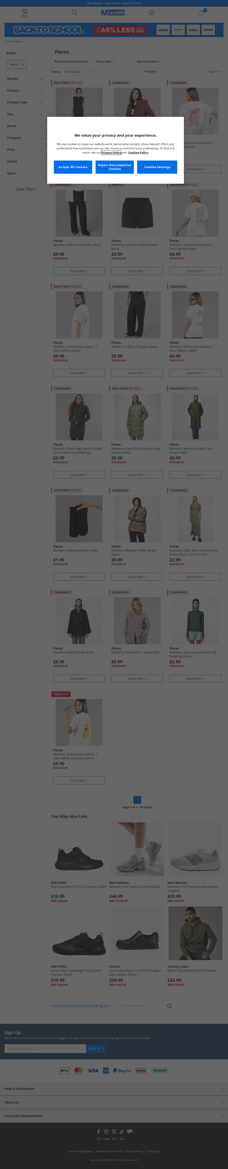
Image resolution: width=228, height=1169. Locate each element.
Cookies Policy (138, 153)
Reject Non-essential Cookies (114, 167)
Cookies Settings (157, 167)
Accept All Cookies (73, 167)
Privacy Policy (111, 153)
